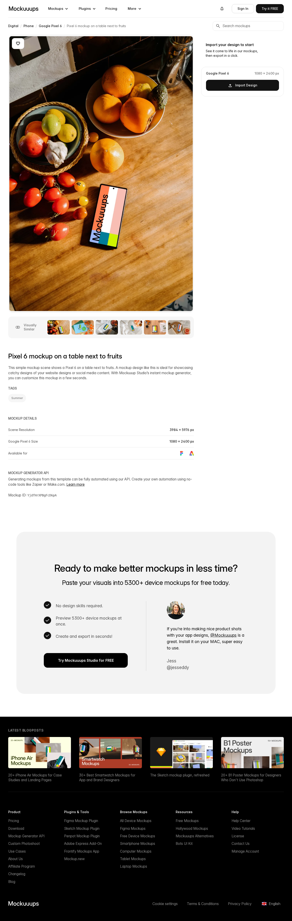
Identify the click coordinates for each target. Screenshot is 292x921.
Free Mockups (187, 821)
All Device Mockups (135, 821)
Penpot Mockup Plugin (82, 836)
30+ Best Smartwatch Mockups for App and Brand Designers (107, 777)
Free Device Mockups (137, 836)
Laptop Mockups (133, 866)
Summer (17, 398)
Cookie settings (165, 903)
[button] (58, 8)
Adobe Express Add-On (83, 843)
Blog (11, 881)
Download (16, 828)
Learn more (75, 484)
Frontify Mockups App (81, 851)
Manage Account (245, 851)
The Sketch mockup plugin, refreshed (179, 775)
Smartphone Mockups (137, 843)
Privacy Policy (240, 903)
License (238, 836)
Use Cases (17, 851)
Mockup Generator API (26, 836)
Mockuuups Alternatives (195, 836)
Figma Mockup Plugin (81, 821)
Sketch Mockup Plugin (81, 828)
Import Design (246, 85)
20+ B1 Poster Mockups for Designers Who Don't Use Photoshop (251, 777)
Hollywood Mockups (192, 828)
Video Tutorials (243, 828)
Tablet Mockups (133, 859)
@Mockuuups (223, 635)
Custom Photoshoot (24, 843)
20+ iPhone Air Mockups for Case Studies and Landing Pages (35, 777)
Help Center (241, 821)
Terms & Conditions (203, 903)
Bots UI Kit (184, 843)
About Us (15, 859)
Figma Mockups (133, 828)
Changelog (16, 874)
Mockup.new (74, 859)
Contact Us (241, 843)
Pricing (111, 8)
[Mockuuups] (23, 9)
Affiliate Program (21, 866)
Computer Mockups (135, 851)
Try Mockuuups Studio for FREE (86, 660)
